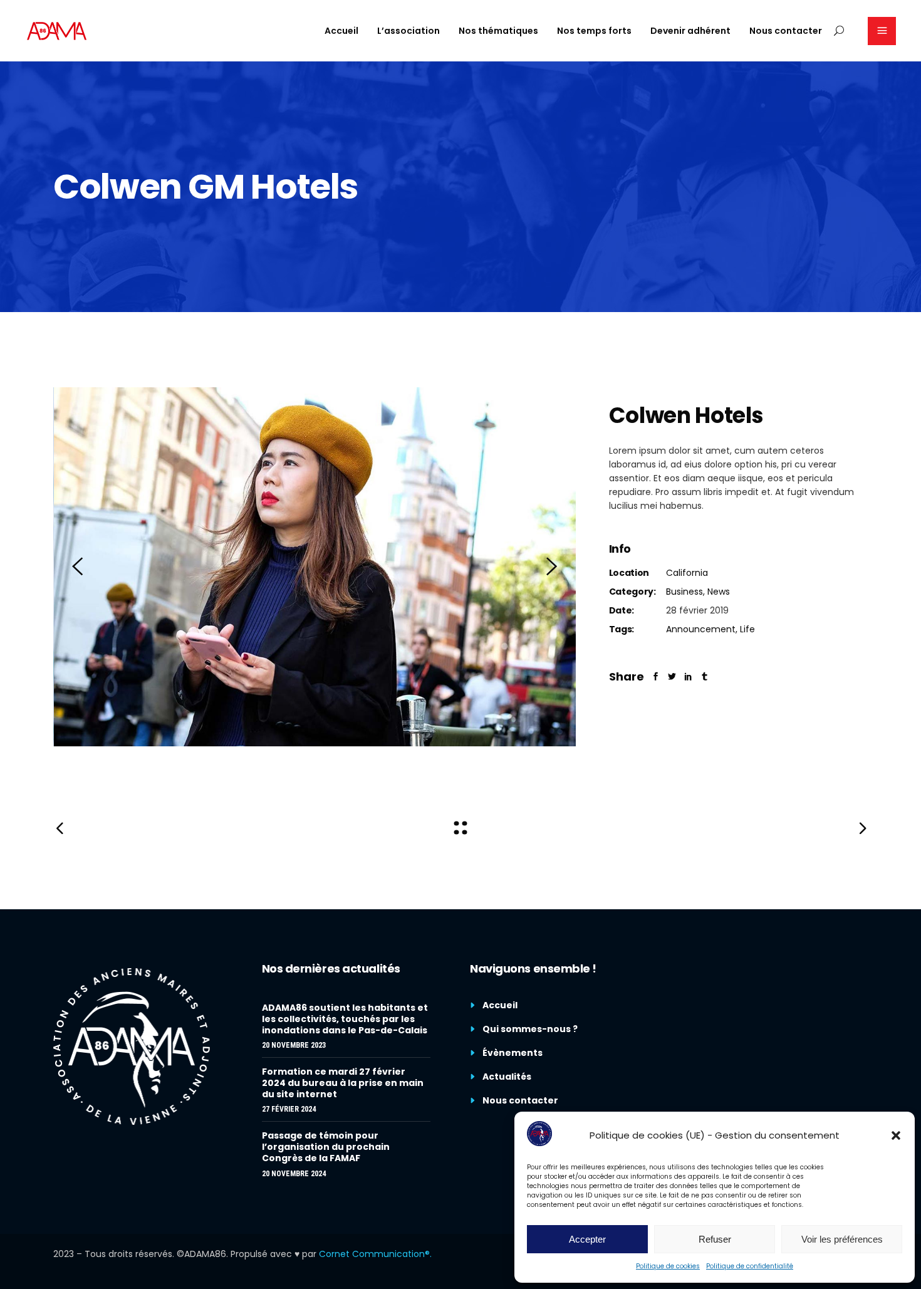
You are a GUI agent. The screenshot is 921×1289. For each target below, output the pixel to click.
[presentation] (77, 566)
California (687, 572)
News (718, 591)
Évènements (512, 1052)
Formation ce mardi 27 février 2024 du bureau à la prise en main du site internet (343, 1082)
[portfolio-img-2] (315, 566)
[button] (896, 1135)
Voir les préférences (842, 1239)
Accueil (500, 1005)
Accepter (587, 1239)
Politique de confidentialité (749, 1266)
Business (684, 591)
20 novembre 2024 (294, 1173)
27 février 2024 (289, 1109)
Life (747, 629)
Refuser (715, 1239)
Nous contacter (520, 1100)
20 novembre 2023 (294, 1045)
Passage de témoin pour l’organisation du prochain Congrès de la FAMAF (326, 1146)
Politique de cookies (668, 1266)
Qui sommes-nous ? (530, 1029)
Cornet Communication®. (375, 1254)
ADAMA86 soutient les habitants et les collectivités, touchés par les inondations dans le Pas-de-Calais (345, 1018)
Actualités (506, 1076)
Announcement (701, 629)
